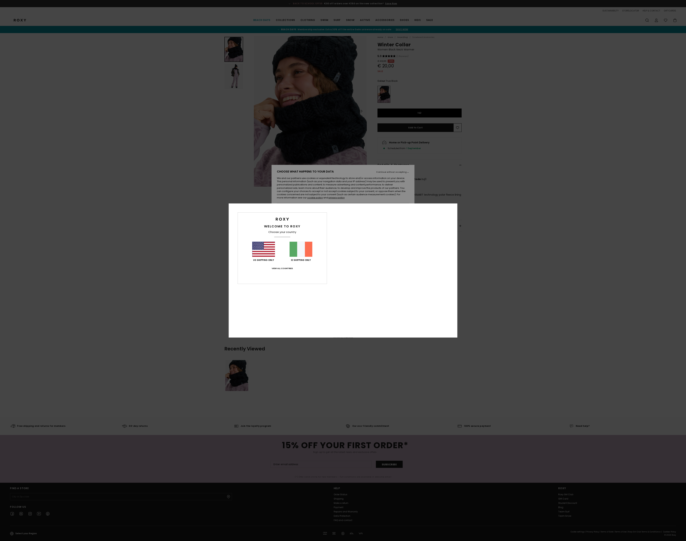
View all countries (282, 268)
